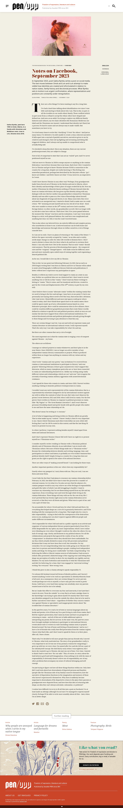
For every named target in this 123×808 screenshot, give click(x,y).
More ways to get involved (86, 769)
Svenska (105, 69)
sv (109, 6)
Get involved (24, 795)
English (105, 65)
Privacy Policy (41, 795)
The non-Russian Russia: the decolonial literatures (47, 65)
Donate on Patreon (91, 765)
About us (9, 795)
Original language (105, 73)
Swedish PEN (23, 801)
